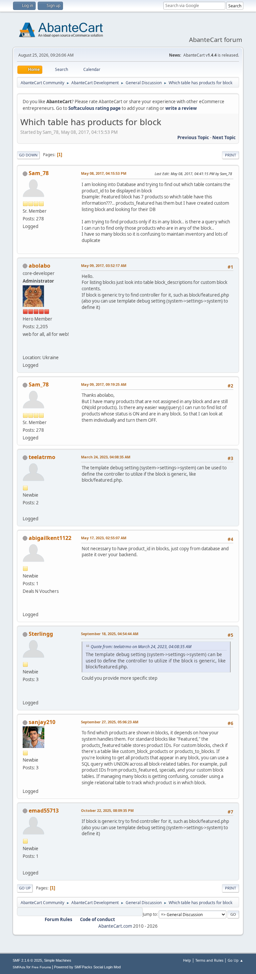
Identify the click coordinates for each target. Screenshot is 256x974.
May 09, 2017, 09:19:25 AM (103, 384)
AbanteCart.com (115, 926)
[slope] (25, 695)
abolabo (39, 265)
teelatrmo (42, 457)
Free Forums (41, 967)
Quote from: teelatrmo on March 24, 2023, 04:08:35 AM (141, 646)
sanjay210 (42, 722)
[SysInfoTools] (25, 783)
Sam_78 (39, 173)
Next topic (224, 137)
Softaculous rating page (94, 108)
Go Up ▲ (235, 960)
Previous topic (193, 137)
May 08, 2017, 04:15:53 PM (103, 173)
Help (187, 960)
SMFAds (19, 967)
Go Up (25, 887)
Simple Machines (57, 960)
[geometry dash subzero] (25, 510)
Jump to (150, 914)
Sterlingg (41, 633)
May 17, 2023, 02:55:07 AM (103, 537)
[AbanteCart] (25, 350)
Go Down (28, 154)
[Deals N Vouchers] (25, 606)
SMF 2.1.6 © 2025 (27, 960)
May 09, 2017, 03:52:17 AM (103, 265)
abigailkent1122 (50, 538)
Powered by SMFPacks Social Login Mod (87, 967)
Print (230, 154)
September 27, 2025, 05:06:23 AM (109, 721)
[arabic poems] (25, 865)
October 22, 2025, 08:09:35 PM (107, 810)
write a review (181, 108)
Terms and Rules (209, 960)
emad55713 (44, 810)
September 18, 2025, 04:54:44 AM (109, 633)
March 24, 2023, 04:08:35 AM (105, 456)
